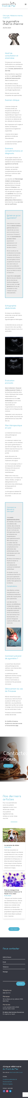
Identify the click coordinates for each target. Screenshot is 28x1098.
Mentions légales (8, 1084)
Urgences (6, 18)
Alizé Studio (13, 1072)
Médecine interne (16, 16)
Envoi (20, 983)
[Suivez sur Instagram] (7, 1091)
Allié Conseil (19, 1072)
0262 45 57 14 (6, 992)
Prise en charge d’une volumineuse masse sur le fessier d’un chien (13, 892)
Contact (8, 765)
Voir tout (14, 929)
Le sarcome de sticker (11, 845)
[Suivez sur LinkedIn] (10, 1091)
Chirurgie (6, 16)
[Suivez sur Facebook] (4, 1091)
